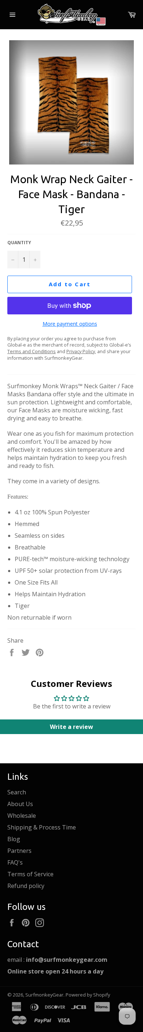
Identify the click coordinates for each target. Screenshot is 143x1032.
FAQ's (15, 862)
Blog (13, 839)
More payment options (70, 323)
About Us (20, 804)
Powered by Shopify (88, 994)
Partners (19, 851)
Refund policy (25, 886)
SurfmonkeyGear (44, 994)
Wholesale (21, 816)
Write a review (71, 727)
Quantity (19, 243)
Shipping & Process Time (41, 827)
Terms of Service (30, 874)
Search (16, 792)
